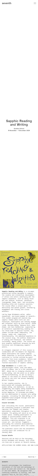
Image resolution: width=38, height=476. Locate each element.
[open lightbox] (19, 270)
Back (4, 456)
